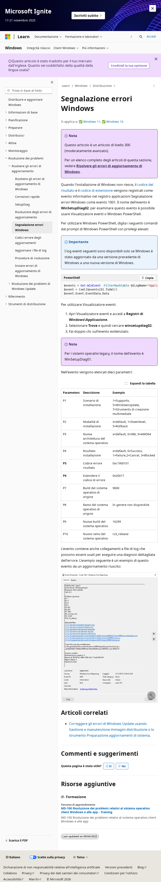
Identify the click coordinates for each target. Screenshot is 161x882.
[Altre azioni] (154, 86)
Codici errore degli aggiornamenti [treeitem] (28, 240)
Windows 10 (114, 122)
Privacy (27, 873)
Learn (66, 86)
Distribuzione (102, 86)
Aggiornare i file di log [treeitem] (31, 250)
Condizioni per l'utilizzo (120, 873)
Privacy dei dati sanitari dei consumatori (68, 873)
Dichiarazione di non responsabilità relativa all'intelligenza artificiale (51, 867)
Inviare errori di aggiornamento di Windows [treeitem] (27, 271)
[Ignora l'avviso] (152, 8)
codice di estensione (96, 190)
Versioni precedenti (118, 867)
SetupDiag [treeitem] (22, 204)
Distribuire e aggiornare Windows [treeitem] (25, 102)
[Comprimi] (52, 82)
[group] (109, 289)
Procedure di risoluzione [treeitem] (32, 258)
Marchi (34, 879)
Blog (141, 867)
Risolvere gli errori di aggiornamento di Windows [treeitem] (30, 184)
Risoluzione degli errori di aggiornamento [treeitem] (33, 214)
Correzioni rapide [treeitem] (27, 197)
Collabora (10, 873)
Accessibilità (12, 879)
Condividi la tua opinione (129, 66)
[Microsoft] (7, 36)
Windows (81, 86)
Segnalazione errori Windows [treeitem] (29, 227)
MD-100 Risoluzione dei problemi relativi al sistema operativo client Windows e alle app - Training (105, 810)
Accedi (151, 36)
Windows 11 (91, 122)
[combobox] (28, 90)
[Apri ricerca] (141, 36)
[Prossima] (131, 36)
